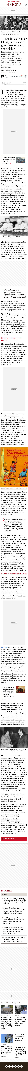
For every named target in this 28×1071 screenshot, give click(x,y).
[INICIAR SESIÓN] (26, 5)
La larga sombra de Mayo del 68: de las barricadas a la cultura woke (20, 1020)
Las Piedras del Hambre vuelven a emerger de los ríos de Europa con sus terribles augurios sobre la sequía (7, 1023)
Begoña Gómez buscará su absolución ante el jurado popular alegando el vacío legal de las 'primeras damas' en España (14, 910)
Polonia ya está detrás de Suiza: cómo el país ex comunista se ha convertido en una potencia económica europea (13, 930)
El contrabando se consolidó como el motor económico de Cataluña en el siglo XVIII (20, 1051)
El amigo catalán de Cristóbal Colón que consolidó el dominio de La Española (7, 1050)
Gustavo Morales (6, 163)
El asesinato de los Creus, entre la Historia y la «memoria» (21, 1037)
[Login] (26, 5)
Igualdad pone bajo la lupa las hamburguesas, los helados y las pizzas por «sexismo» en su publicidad (13, 920)
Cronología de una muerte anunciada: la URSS (9, 159)
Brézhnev (4, 647)
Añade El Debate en (15, 76)
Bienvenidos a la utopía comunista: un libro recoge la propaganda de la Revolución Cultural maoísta (8, 691)
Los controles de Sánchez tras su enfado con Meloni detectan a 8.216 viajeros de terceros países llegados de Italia (14, 901)
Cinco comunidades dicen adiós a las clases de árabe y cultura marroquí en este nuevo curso (14, 939)
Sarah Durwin (5, 698)
